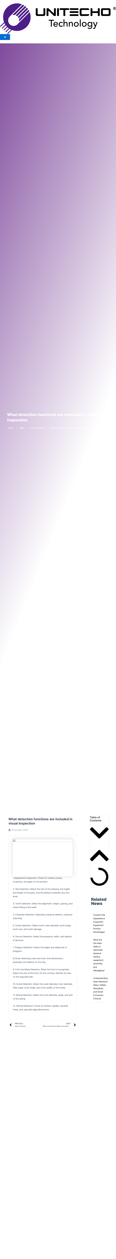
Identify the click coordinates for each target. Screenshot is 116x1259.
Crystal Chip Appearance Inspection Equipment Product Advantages (99, 923)
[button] (99, 833)
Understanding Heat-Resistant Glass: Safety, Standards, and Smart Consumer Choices (100, 988)
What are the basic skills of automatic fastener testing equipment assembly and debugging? (99, 955)
